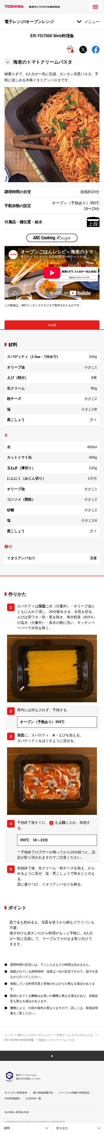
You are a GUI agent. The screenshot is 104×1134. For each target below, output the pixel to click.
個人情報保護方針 (43, 1092)
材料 (7, 1128)
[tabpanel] (52, 452)
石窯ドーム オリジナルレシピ (75, 1035)
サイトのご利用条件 (16, 1092)
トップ (9, 1035)
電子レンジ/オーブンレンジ (35, 1035)
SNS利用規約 (12, 1098)
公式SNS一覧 (33, 1098)
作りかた (62, 1128)
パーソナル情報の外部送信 (74, 1092)
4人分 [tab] (52, 325)
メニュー (91, 21)
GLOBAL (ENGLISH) (17, 1112)
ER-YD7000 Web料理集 (19, 1039)
